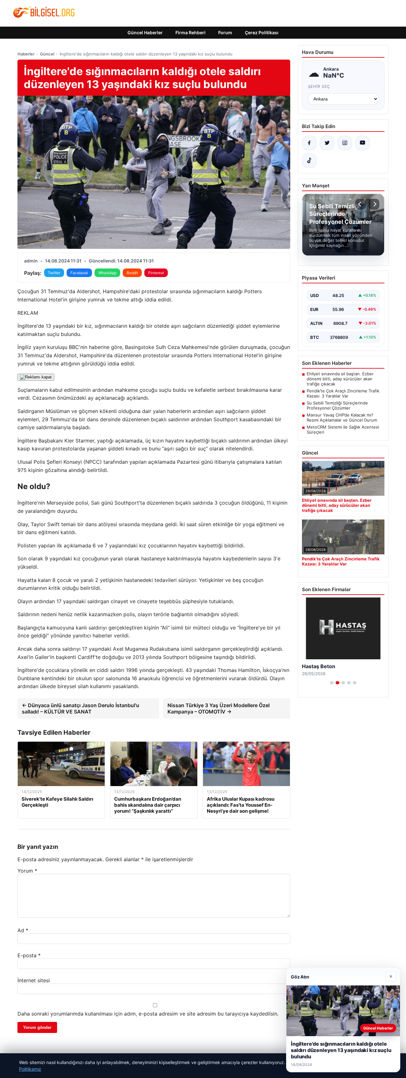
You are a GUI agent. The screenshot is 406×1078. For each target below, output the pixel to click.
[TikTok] (309, 160)
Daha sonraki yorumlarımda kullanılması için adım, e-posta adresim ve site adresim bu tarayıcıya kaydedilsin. (147, 1013)
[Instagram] (344, 143)
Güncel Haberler (145, 32)
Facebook (79, 272)
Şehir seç (319, 86)
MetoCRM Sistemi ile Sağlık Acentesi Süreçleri (343, 429)
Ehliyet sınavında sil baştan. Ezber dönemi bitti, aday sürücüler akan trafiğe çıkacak (340, 378)
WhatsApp (107, 272)
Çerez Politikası (261, 32)
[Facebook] (309, 143)
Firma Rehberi (190, 32)
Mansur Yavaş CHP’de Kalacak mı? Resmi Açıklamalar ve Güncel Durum (342, 417)
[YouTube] (362, 143)
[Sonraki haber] (374, 204)
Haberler (26, 53)
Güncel (47, 53)
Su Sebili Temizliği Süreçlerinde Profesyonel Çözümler (337, 405)
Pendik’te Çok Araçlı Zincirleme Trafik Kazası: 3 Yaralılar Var (343, 393)
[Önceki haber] (360, 204)
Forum (225, 32)
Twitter (54, 272)
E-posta (29, 955)
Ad (22, 930)
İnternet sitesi (33, 980)
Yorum (27, 871)
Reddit (132, 272)
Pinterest (156, 272)
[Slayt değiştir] (332, 682)
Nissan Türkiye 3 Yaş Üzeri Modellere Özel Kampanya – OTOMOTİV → (218, 708)
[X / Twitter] (327, 143)
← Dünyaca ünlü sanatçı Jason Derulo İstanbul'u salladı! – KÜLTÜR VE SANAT (80, 708)
